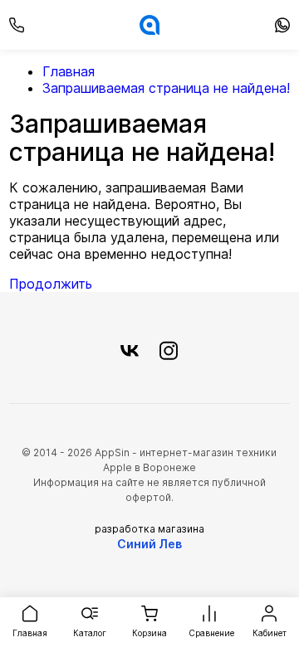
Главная (68, 71)
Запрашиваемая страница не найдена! (166, 88)
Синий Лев (149, 544)
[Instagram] (168, 352)
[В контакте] (129, 352)
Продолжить (50, 283)
